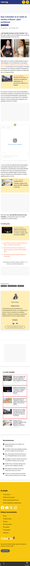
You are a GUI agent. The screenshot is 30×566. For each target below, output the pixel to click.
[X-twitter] (11, 507)
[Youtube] (7, 507)
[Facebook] (2, 507)
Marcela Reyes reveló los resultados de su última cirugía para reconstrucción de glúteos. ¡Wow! (15, 249)
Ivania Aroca (5, 28)
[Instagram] (15, 507)
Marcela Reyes (20, 285)
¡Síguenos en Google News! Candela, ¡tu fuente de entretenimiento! (15, 263)
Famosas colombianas (12, 285)
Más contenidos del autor (15, 327)
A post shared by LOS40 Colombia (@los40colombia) (15, 160)
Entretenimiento (4, 25)
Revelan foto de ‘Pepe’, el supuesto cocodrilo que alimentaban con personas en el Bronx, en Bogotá (21, 81)
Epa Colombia (3, 285)
